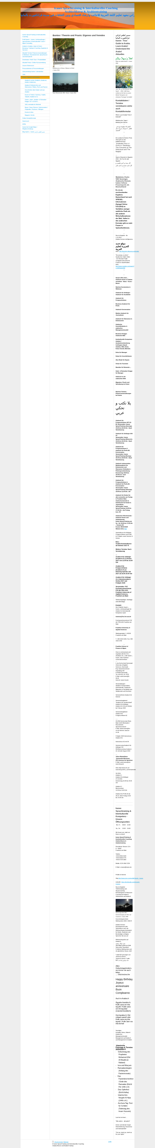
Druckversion (58, 1142)
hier (125, 529)
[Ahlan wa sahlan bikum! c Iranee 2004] (124, 58)
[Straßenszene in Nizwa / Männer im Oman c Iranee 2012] (63, 52)
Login (109, 1141)
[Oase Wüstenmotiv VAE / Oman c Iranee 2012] (65, 82)
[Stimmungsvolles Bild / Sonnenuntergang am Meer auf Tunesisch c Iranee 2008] (124, 905)
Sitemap (66, 1142)
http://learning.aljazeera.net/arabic (129, 251)
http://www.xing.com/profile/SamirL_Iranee (131, 878)
